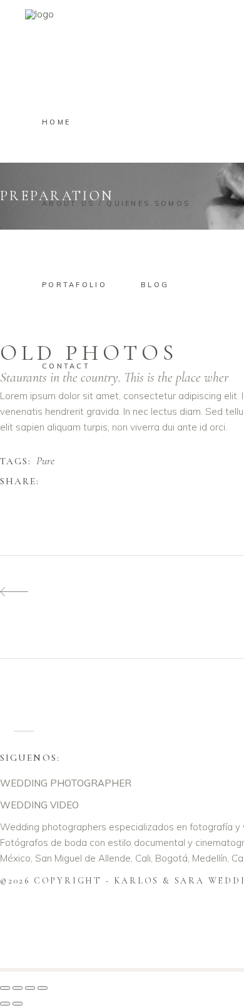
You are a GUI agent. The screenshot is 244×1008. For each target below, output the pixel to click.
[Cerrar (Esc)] (43, 988)
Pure (45, 461)
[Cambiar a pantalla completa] (18, 988)
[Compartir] (30, 988)
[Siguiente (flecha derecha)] (18, 1003)
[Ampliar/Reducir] (5, 988)
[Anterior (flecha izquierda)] (5, 1003)
